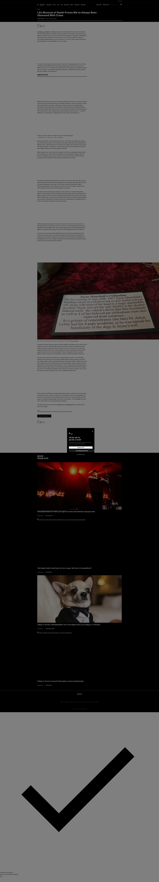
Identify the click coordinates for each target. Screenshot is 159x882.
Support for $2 (80, 447)
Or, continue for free (81, 454)
